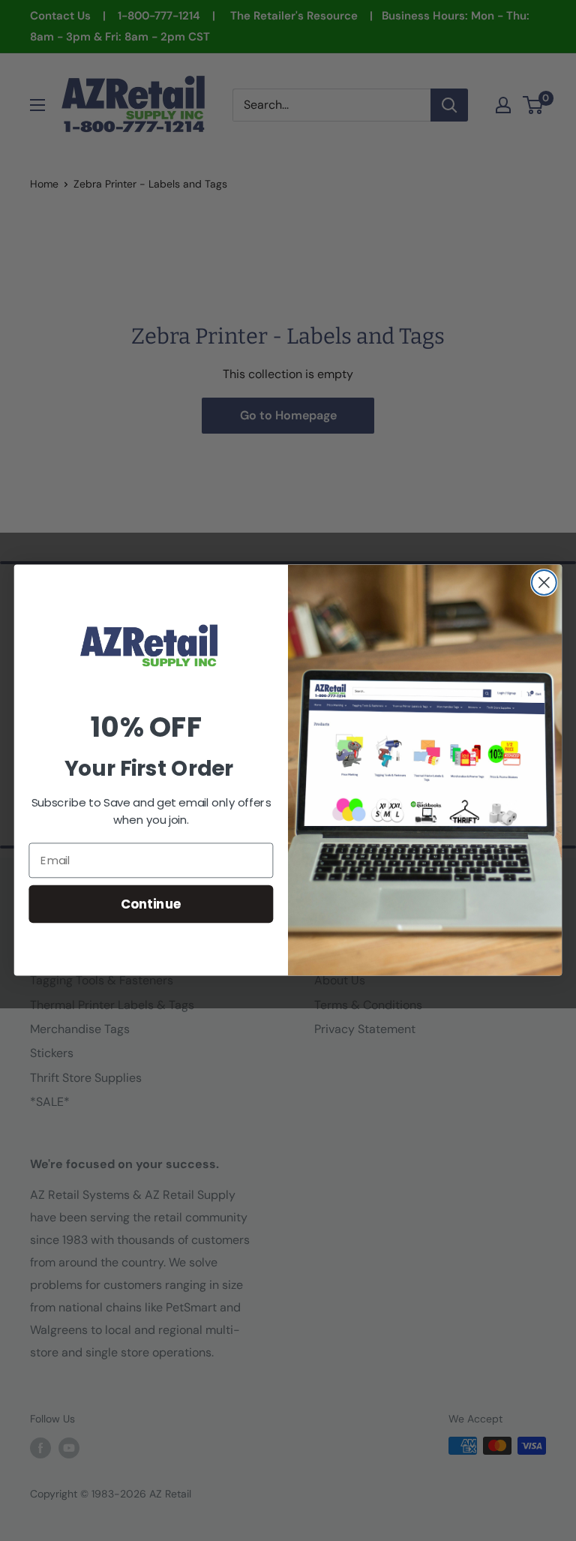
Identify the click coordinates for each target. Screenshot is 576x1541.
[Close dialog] (544, 582)
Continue (151, 903)
